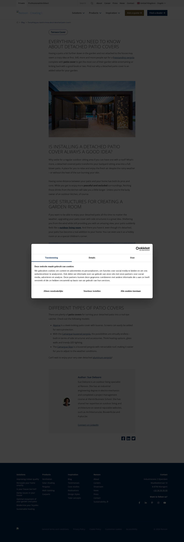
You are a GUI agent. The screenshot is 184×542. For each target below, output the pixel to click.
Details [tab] (92, 258)
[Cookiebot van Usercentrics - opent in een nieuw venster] (138, 249)
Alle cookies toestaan (131, 291)
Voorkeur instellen (92, 291)
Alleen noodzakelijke (53, 291)
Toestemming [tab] (51, 258)
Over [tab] (132, 258)
